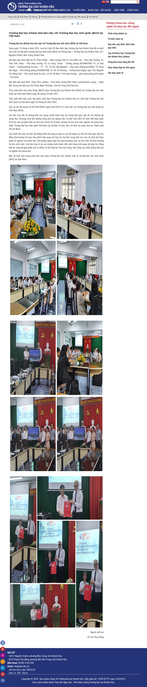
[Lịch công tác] (2, 674)
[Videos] (2, 649)
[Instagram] (2, 655)
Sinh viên (119, 10)
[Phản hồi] (2, 661)
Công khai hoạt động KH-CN (121, 62)
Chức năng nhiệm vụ (117, 33)
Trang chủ (39, 10)
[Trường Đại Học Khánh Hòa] (35, 6)
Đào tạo (66, 10)
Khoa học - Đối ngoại (100, 10)
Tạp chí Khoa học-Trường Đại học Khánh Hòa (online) (121, 55)
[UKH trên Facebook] (2, 642)
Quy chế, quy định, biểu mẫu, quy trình (121, 46)
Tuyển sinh (79, 10)
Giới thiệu (53, 10)
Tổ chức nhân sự (115, 38)
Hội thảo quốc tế (115, 73)
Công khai (133, 10)
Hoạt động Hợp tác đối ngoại (121, 67)
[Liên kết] (2, 680)
